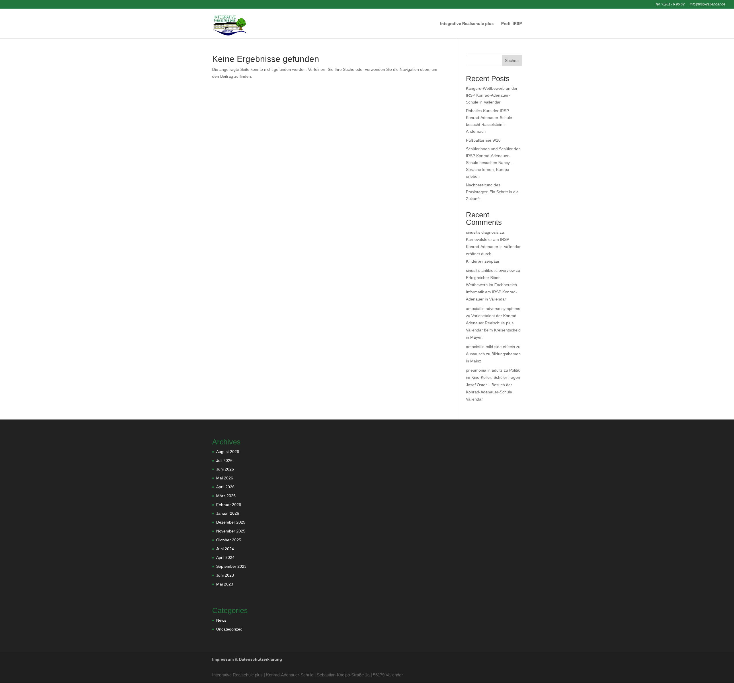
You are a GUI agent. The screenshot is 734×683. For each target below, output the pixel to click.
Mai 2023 (224, 584)
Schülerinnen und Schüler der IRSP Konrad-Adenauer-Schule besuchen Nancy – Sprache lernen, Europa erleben (493, 162)
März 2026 (226, 495)
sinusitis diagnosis (482, 232)
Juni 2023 (225, 575)
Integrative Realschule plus (467, 24)
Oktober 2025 (228, 540)
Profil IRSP (511, 24)
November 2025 (230, 531)
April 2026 (225, 487)
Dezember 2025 (230, 522)
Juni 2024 (225, 549)
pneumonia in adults (484, 370)
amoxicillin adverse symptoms (493, 308)
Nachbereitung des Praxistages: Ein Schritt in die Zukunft (492, 192)
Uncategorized (229, 629)
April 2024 (225, 557)
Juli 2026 (224, 460)
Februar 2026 (228, 504)
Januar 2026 (227, 513)
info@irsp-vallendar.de (707, 4)
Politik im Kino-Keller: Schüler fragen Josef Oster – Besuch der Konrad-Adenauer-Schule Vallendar (493, 384)
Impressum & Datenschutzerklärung (247, 659)
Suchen (512, 60)
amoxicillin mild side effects (490, 346)
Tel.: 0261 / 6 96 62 (670, 4)
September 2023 (231, 566)
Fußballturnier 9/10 (483, 140)
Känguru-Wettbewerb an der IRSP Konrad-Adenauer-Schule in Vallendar (492, 95)
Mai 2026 (224, 478)
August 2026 (227, 451)
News (221, 620)
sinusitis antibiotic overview (490, 270)
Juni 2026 (225, 469)
